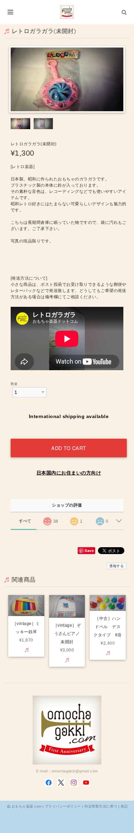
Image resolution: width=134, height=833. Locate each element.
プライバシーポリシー (63, 806)
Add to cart (68, 447)
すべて (25, 521)
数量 (14, 384)
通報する (116, 566)
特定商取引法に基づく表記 (106, 806)
